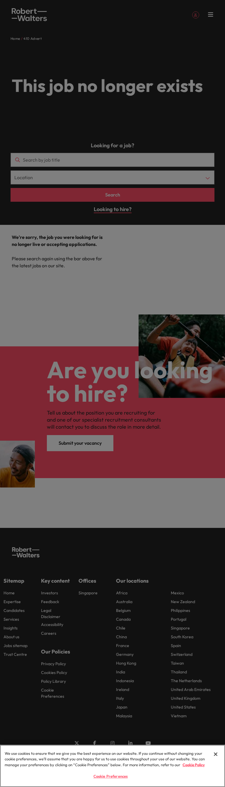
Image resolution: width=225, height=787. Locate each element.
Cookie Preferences (110, 776)
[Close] (215, 754)
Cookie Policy (194, 764)
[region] (112, 766)
